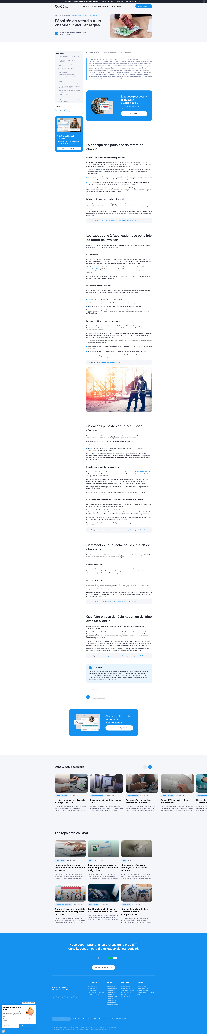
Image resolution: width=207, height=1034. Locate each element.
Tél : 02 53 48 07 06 (121, 1019)
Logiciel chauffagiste (112, 1004)
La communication (64, 96)
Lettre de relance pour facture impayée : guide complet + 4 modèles (123, 530)
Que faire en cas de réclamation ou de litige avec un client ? (68, 100)
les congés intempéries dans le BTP (112, 362)
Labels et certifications (126, 988)
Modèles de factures (142, 988)
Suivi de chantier (92, 988)
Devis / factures (92, 986)
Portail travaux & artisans (127, 990)
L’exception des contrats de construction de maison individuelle (69, 87)
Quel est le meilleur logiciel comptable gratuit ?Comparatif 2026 (134, 911)
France (58, 1019)
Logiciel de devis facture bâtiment (146, 992)
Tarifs (121, 998)
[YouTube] (67, 996)
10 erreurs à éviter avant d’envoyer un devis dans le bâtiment (134, 867)
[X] (63, 996)
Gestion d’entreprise (142, 994)
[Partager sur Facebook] (64, 110)
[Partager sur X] (68, 110)
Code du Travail (91, 269)
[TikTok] (76, 996)
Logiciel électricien (112, 988)
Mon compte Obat (125, 996)
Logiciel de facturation (143, 990)
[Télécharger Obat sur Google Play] (148, 1019)
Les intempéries (63, 72)
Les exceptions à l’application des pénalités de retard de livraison (67, 69)
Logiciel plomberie (112, 992)
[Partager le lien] (56, 110)
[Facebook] (58, 996)
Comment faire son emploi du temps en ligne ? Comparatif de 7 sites (70, 911)
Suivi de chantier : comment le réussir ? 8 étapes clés (118, 601)
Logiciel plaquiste (111, 1002)
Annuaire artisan (116, 6)
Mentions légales (87, 1019)
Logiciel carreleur (111, 998)
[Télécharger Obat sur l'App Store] (135, 1019)
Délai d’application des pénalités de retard (68, 65)
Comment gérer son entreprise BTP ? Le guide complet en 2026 (121, 656)
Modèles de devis (141, 986)
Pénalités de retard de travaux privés (69, 83)
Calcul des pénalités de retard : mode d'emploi (68, 81)
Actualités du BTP (125, 986)
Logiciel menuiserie (112, 996)
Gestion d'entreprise (65, 15)
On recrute (123, 994)
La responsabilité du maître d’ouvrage (69, 77)
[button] (69, 148)
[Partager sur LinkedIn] (60, 110)
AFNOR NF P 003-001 (140, 472)
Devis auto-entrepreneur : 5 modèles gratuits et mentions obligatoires (103, 867)
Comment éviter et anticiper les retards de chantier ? (69, 91)
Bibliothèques (92, 990)
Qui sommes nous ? (126, 992)
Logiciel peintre (111, 986)
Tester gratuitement (134, 1)
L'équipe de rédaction (68, 32)
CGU (95, 1019)
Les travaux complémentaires (67, 74)
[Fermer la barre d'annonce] (204, 1)
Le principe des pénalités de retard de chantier (68, 57)
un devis (101, 169)
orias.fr (106, 1029)
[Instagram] (72, 996)
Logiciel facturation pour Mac (96, 992)
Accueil (56, 15)
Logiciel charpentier (112, 1000)
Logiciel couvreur (111, 990)
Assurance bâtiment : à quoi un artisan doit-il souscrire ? (120, 220)
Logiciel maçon (111, 994)
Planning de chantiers (94, 994)
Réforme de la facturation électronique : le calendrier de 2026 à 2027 (70, 867)
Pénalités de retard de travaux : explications (67, 61)
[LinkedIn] (54, 996)
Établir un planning (64, 94)
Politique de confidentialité (106, 1019)
